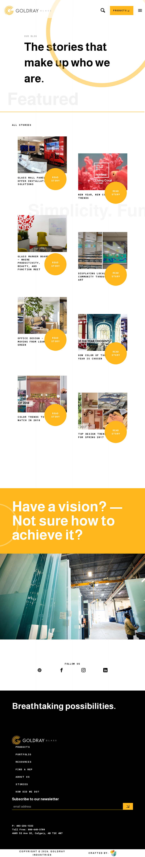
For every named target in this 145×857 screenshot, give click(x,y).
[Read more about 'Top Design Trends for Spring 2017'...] (102, 411)
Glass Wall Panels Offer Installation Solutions (33, 181)
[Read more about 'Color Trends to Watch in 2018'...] (42, 394)
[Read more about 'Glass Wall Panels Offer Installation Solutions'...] (42, 154)
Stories (22, 784)
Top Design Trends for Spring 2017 (93, 435)
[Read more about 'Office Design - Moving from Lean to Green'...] (42, 315)
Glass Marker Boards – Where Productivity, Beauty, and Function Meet (34, 263)
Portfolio (23, 754)
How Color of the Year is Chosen (92, 357)
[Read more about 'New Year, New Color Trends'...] (102, 171)
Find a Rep (24, 769)
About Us (23, 776)
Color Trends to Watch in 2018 (31, 418)
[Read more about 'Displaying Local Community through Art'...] (102, 250)
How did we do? (27, 791)
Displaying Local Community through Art (93, 276)
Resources (23, 761)
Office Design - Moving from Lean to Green (34, 341)
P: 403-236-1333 (22, 825)
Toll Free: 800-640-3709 (28, 829)
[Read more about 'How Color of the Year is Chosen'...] (102, 332)
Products (23, 747)
